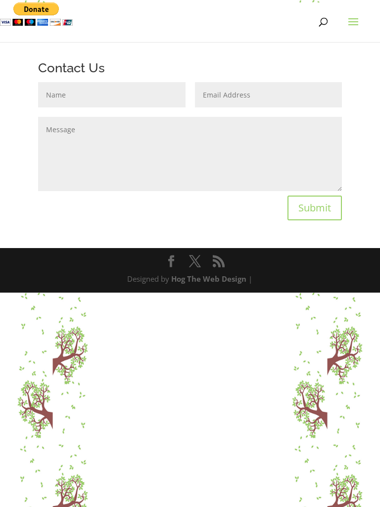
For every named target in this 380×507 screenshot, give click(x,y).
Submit (314, 207)
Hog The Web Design (208, 279)
